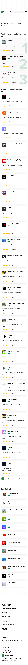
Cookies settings (6, 643)
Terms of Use (5, 635)
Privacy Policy (5, 632)
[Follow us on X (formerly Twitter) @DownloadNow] (6, 651)
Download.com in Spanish (8, 624)
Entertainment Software (16, 18)
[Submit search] (11, 12)
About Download (6, 616)
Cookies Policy (5, 637)
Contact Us (4, 621)
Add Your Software (6, 619)
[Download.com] (5, 12)
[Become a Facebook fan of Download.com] (3, 651)
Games (24, 18)
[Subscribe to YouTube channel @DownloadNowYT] (9, 651)
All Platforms (4, 18)
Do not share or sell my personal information (12, 640)
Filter (2, 30)
